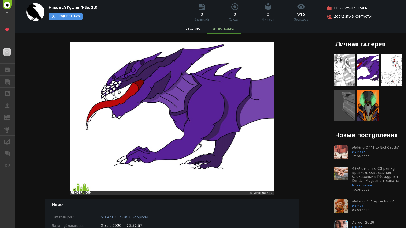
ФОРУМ (7, 153)
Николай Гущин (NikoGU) (73, 7)
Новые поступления (366, 135)
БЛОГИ (7, 93)
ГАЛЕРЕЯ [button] (7, 69)
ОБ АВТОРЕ (192, 28)
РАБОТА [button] (7, 105)
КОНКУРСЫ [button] (7, 129)
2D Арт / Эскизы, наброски (125, 217)
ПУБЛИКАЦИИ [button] (7, 81)
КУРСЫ (7, 141)
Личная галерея (360, 44)
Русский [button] (10, 165)
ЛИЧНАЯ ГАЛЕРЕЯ (224, 28)
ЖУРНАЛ (10, 117)
